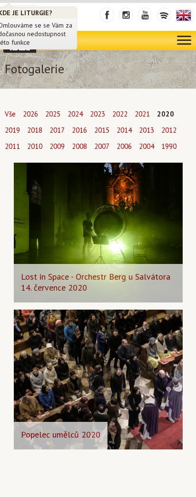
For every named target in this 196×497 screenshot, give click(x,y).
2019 (12, 130)
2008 (79, 146)
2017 (57, 130)
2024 (75, 113)
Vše (10, 113)
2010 (34, 146)
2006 (124, 146)
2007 (101, 146)
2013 (146, 130)
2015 (101, 130)
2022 (119, 113)
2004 (146, 146)
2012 (168, 130)
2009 (57, 146)
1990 (168, 146)
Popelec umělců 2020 (60, 434)
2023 (97, 113)
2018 (34, 130)
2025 (52, 113)
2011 (12, 146)
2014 (124, 130)
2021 (142, 113)
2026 (30, 113)
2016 (79, 130)
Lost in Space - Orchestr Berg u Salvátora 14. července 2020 (95, 282)
